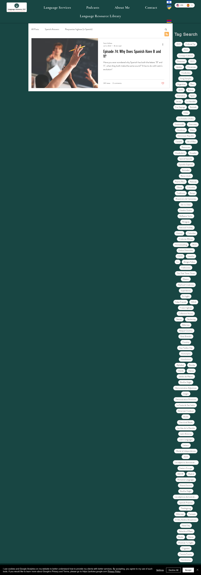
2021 (178, 44)
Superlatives (186, 290)
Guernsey (193, 124)
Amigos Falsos (189, 261)
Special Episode (185, 158)
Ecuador (193, 153)
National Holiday (186, 227)
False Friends (180, 302)
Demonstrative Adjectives (185, 387)
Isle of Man (191, 141)
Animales (186, 170)
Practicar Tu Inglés (185, 542)
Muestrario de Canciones (186, 198)
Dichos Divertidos (185, 250)
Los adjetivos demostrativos (186, 462)
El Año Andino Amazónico (185, 519)
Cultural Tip (190, 44)
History (179, 233)
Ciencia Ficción (186, 554)
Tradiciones (185, 267)
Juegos (185, 393)
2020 (180, 89)
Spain (192, 95)
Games (179, 319)
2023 (192, 61)
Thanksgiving (186, 508)
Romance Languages (185, 479)
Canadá (179, 141)
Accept (188, 570)
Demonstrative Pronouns (186, 399)
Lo (178, 261)
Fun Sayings (180, 107)
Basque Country (185, 330)
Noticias (193, 181)
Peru (192, 84)
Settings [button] (160, 570)
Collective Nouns (186, 313)
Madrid (191, 473)
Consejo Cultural (186, 55)
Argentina (181, 84)
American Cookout (186, 410)
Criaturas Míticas (186, 238)
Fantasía (192, 514)
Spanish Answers (52, 29)
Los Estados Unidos (186, 118)
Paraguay (186, 221)
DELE (194, 244)
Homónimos (186, 359)
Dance (191, 370)
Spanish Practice (186, 502)
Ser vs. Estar (186, 204)
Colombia (191, 233)
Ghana (179, 187)
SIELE (193, 302)
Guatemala (179, 124)
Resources (186, 147)
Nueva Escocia (186, 485)
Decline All (173, 570)
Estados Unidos (186, 210)
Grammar (181, 61)
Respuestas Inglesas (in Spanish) (78, 29)
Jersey (178, 101)
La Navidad (190, 101)
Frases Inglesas (186, 307)
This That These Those (186, 273)
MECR (180, 473)
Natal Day (186, 525)
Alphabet (180, 365)
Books (185, 416)
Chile (186, 112)
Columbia (191, 187)
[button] (57, 7)
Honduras (181, 130)
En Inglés (186, 296)
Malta (192, 130)
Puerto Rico (180, 181)
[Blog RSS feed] (167, 34)
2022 (186, 49)
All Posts (35, 29)
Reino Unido (186, 175)
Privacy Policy (114, 571)
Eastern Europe (185, 468)
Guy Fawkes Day (185, 347)
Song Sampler (186, 78)
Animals (193, 107)
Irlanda (180, 370)
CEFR (180, 256)
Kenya (192, 193)
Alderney (186, 324)
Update (179, 67)
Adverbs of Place (186, 531)
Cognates (186, 548)
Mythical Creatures (186, 284)
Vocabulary (185, 72)
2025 (185, 456)
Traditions (181, 193)
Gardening (191, 319)
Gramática (181, 95)
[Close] (197, 570)
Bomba (192, 365)
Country (185, 342)
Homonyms (186, 353)
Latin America (186, 433)
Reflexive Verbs (185, 216)
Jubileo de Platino (186, 376)
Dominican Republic (186, 135)
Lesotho (191, 256)
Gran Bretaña (185, 336)
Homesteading (181, 244)
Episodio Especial (186, 164)
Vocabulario (180, 153)
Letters (186, 445)
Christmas (191, 67)
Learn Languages (186, 439)
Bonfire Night (185, 382)
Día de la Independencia (186, 451)
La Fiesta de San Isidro (186, 405)
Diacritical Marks (186, 422)
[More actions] (164, 44)
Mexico (186, 279)
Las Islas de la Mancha (186, 428)
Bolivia (190, 89)
